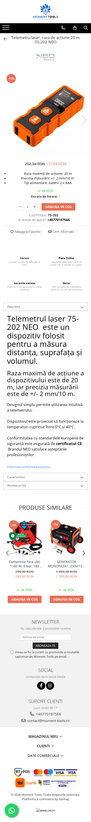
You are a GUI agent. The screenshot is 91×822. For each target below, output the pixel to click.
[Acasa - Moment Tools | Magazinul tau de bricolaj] (45, 11)
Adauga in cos (58, 207)
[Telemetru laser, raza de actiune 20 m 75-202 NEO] (46, 115)
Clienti (44, 746)
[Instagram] (50, 686)
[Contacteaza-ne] (63, 27)
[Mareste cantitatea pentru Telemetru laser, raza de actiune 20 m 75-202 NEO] (34, 207)
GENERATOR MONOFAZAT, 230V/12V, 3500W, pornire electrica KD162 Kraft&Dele (66, 563)
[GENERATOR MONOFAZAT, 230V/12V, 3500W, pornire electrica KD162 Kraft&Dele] (66, 538)
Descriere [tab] (13, 307)
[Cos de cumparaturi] (75, 27)
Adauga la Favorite (27, 231)
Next (84, 119)
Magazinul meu (43, 736)
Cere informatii (63, 231)
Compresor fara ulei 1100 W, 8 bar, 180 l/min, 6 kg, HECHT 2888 (24, 563)
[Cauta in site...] (85, 27)
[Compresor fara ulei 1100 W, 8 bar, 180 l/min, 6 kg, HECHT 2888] (24, 538)
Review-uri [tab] (16, 485)
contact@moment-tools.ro (48, 720)
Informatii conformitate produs (28, 467)
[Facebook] (41, 686)
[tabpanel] (46, 115)
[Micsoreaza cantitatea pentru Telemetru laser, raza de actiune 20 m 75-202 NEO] (20, 207)
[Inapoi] (3, 39)
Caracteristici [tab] (16, 477)
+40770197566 (48, 714)
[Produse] (6, 29)
